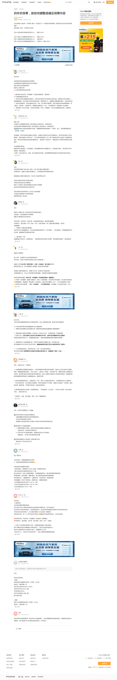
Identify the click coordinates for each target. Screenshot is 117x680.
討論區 (15, 9)
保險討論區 (9, 667)
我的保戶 (21, 658)
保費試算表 (9, 658)
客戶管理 (21, 655)
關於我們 (27, 676)
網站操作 (33, 655)
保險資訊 (8, 655)
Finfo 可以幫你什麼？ (105, 655)
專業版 (44, 655)
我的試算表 (22, 661)
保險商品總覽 (10, 661)
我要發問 (91, 23)
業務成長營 (22, 664)
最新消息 (33, 658)
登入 (103, 2)
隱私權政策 (40, 676)
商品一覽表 (9, 664)
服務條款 (33, 676)
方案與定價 (45, 658)
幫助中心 (33, 661)
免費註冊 (110, 2)
